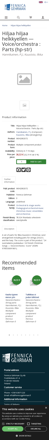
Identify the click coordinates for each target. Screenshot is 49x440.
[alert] (24, 422)
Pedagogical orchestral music (30, 208)
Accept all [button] (13, 429)
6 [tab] (29, 335)
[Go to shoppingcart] (30, 17)
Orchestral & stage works (28, 205)
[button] (24, 435)
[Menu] (6, 17)
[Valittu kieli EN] (41, 2)
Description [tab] (9, 228)
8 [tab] (37, 335)
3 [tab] (17, 335)
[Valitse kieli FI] (46, 2)
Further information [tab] (9, 180)
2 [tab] (13, 335)
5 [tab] (25, 335)
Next (45, 303)
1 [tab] (9, 335)
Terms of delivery (11, 404)
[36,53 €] (13, 291)
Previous (1, 303)
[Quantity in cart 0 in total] (30, 18)
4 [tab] (21, 335)
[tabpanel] (13, 299)
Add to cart (35, 161)
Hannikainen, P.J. (23, 132)
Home (4, 25)
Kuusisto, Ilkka (23, 134)
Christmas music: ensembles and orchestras (29, 212)
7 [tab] (33, 335)
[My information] (43, 17)
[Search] (18, 17)
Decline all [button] (36, 429)
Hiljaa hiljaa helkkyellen (21, 25)
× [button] (46, 408)
